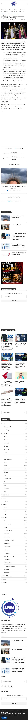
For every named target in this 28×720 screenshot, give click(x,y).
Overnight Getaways (16, 566)
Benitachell (15, 449)
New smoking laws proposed (19, 382)
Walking (16, 569)
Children (15, 9)
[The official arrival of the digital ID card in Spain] (21, 338)
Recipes (15, 579)
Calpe (15, 452)
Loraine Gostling (10, 19)
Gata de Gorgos (15, 459)
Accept (4, 717)
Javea (15, 465)
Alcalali (15, 436)
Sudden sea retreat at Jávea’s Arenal (14, 186)
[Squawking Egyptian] (5, 227)
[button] (2, 179)
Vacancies (15, 582)
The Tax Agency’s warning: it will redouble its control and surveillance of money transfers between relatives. (6, 401)
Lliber (15, 475)
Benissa (15, 446)
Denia (15, 456)
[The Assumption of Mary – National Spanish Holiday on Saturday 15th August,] (5, 246)
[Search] (26, 3)
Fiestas (15, 527)
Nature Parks (16, 562)
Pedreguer (15, 488)
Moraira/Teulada (15, 478)
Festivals (16, 550)
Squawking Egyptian (16, 224)
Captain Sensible (15, 426)
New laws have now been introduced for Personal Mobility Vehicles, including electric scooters (6, 366)
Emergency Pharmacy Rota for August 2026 (18, 253)
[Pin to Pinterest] (20, 148)
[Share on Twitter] (19, 148)
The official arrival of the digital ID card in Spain (20, 345)
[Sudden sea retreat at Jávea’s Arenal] (14, 176)
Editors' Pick (15, 494)
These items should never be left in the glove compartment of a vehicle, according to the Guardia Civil (21, 401)
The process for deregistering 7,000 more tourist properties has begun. (7, 383)
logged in (9, 201)
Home (2, 9)
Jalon (15, 462)
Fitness (15, 511)
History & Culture (16, 556)
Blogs (15, 423)
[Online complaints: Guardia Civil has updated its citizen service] (21, 357)
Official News (15, 533)
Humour (15, 498)
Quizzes (15, 501)
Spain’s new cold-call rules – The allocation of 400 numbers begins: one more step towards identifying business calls (7, 347)
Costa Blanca (15, 433)
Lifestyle (15, 504)
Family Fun (16, 546)
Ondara (15, 481)
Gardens (16, 553)
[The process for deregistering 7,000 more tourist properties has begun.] (7, 375)
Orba (15, 485)
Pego (15, 491)
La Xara (15, 472)
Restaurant (15, 572)
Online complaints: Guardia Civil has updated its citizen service (20, 365)
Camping (16, 543)
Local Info (9, 9)
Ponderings (15, 430)
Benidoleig (15, 443)
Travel (15, 514)
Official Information (15, 575)
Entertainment (15, 524)
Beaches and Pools (16, 540)
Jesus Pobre (15, 469)
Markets (16, 559)
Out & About (15, 537)
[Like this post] (16, 148)
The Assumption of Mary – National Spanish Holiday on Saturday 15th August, (18, 245)
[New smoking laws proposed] (21, 375)
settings (16, 715)
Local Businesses (15, 530)
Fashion (15, 507)
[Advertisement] (14, 131)
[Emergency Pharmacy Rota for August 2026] (5, 255)
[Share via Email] (22, 148)
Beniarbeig (15, 439)
